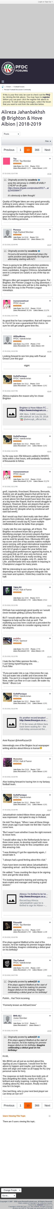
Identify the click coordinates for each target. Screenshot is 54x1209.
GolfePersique (20, 376)
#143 (49, 606)
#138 (49, 316)
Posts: (32, 166)
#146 (49, 777)
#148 (49, 938)
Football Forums (19, 87)
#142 (49, 487)
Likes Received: (19, 168)
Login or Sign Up (44, 2)
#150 (49, 1031)
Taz (14, 159)
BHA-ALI (17, 1016)
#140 (49, 392)
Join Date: (17, 166)
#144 (49, 657)
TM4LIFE (17, 587)
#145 (49, 709)
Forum (8, 87)
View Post (39, 180)
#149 (49, 976)
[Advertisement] (27, 31)
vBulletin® (40, 1205)
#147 (49, 810)
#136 (49, 174)
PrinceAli (17, 922)
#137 (49, 245)
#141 (49, 452)
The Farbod (18, 960)
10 (27, 149)
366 (37, 149)
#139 (49, 352)
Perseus (17, 230)
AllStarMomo (19, 336)
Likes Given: (37, 168)
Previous (9, 149)
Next (47, 149)
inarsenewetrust (21, 301)
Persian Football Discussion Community (17, 89)
